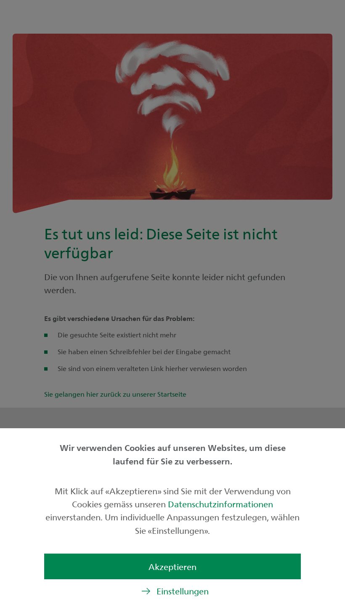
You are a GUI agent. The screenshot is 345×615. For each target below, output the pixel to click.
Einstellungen (183, 590)
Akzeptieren (172, 566)
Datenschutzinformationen (220, 503)
